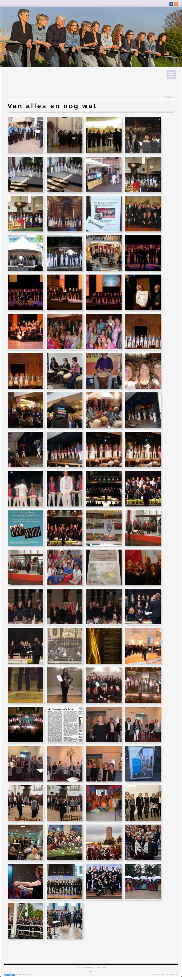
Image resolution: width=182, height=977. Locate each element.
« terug (169, 96)
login (91, 971)
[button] (171, 74)
